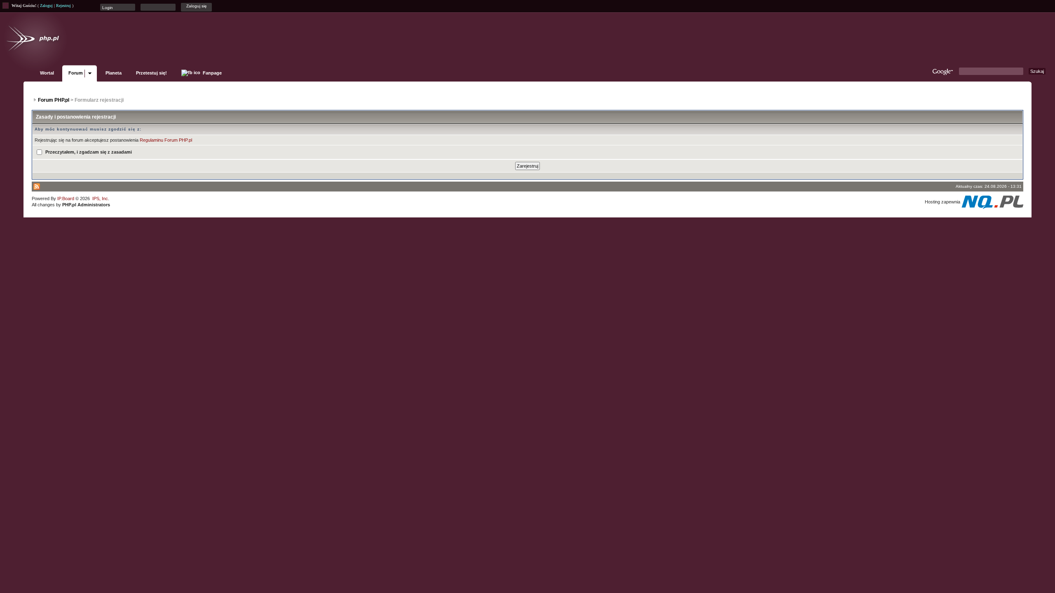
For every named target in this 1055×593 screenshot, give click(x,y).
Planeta (114, 72)
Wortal (47, 72)
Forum (75, 72)
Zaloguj (46, 5)
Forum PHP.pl (53, 100)
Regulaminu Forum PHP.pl (166, 140)
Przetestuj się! (151, 72)
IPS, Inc (100, 198)
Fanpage (212, 72)
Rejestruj (63, 5)
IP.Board (65, 198)
